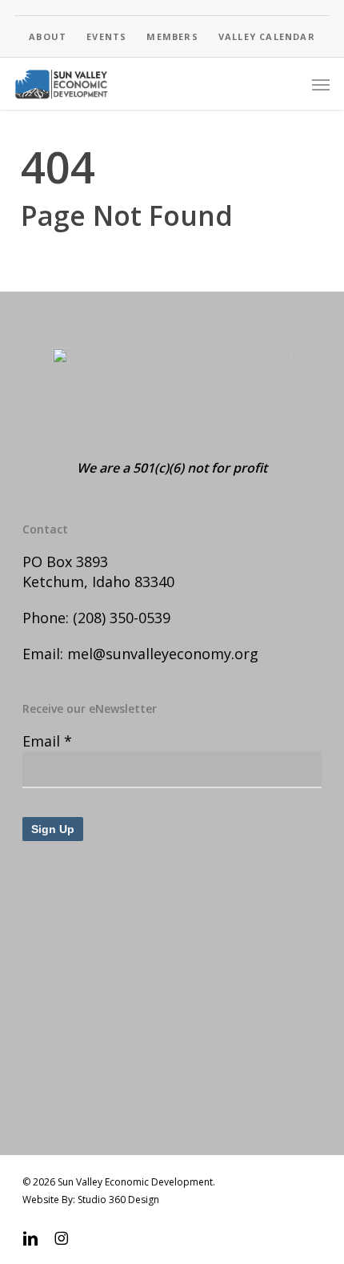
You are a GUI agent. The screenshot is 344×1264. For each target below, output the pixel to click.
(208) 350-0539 (121, 617)
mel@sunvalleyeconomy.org (162, 653)
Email (47, 741)
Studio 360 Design (118, 1199)
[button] (321, 84)
